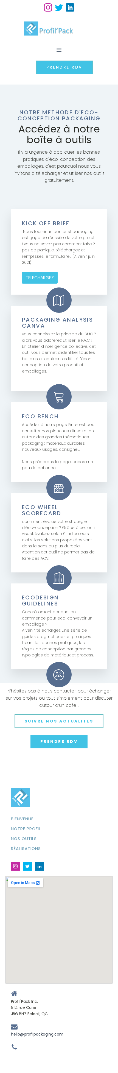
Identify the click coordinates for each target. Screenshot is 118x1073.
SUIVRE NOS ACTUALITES (59, 721)
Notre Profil (26, 829)
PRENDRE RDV (64, 67)
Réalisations (26, 848)
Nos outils (24, 838)
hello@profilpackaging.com (37, 1034)
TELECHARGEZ (40, 278)
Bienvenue (22, 819)
